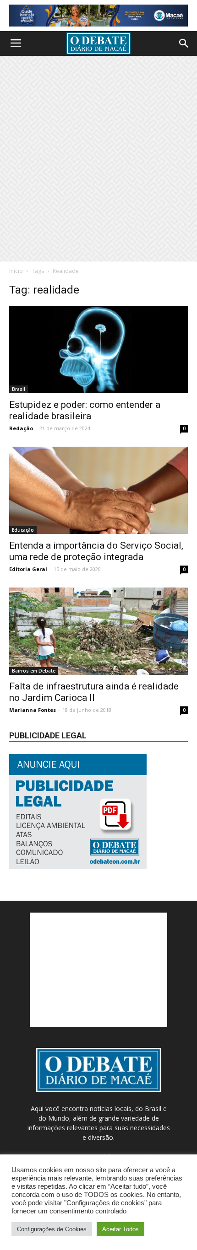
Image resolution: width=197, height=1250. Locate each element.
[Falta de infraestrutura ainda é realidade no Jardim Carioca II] (98, 631)
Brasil (18, 389)
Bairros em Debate (33, 671)
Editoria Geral (28, 569)
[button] (184, 43)
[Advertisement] (98, 158)
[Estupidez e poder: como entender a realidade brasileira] (98, 349)
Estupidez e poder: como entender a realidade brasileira (84, 410)
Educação (23, 530)
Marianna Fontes (32, 709)
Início (16, 271)
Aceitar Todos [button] (120, 1229)
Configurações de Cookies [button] (52, 1229)
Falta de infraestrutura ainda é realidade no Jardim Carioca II (94, 692)
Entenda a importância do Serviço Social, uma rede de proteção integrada (96, 551)
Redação (21, 428)
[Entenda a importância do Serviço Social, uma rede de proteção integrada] (98, 490)
